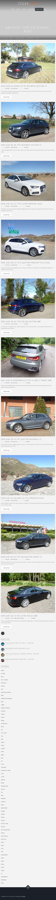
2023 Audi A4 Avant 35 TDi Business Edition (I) (24, 86)
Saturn (2, 845)
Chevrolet (3, 711)
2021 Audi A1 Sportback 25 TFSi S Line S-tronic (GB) (26, 380)
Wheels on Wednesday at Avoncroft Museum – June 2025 (22, 653)
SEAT (2, 851)
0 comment (26, 88)
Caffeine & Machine (5, 708)
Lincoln (2, 776)
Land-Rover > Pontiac (6, 770)
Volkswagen (3, 879)
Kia (1, 761)
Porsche (3, 820)
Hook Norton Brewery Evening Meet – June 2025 (19, 659)
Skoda (2, 861)
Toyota (2, 870)
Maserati (3, 779)
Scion (2, 848)
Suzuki (2, 867)
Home (12, 9)
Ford (2, 736)
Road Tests (39, 9)
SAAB (2, 842)
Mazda (2, 783)
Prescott (3, 826)
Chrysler (3, 714)
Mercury (3, 789)
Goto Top (28, 887)
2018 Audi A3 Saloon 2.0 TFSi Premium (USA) (22, 498)
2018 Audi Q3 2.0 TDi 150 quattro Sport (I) (21, 557)
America (3, 686)
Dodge (2, 720)
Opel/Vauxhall (4, 808)
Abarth (2, 670)
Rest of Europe (4, 836)
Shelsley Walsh (4, 854)
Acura (2, 676)
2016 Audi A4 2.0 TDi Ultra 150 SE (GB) (19, 616)
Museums (31, 9)
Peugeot (3, 811)
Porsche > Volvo (4, 823)
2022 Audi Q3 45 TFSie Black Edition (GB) (21, 321)
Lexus (2, 773)
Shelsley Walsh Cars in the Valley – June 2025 (19, 643)
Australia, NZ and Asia (6, 692)
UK (1, 873)
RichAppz (23, 896)
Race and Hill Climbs (5, 829)
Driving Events (4, 723)
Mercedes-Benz (4, 786)
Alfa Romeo (3, 682)
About (18, 9)
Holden (2, 742)
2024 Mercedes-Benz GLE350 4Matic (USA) (17, 648)
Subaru (2, 864)
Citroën (2, 717)
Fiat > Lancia (4, 733)
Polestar (3, 814)
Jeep (2, 758)
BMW (2, 695)
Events (24, 9)
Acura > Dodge (20, 38)
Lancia (2, 764)
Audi (12, 88)
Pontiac (2, 817)
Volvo (2, 883)
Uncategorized (4, 876)
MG (2, 792)
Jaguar (2, 754)
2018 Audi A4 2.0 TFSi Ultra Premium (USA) (21, 204)
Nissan (2, 804)
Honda (2, 745)
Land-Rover (3, 767)
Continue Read (6, 97)
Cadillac (2, 704)
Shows (2, 858)
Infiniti (2, 751)
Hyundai (3, 748)
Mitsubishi (3, 798)
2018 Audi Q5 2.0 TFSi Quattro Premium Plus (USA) (25, 263)
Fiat (2, 729)
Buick (2, 701)
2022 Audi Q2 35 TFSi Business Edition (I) (21, 145)
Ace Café (3, 673)
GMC (2, 739)
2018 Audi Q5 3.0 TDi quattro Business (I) (21, 439)
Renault (2, 833)
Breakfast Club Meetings (6, 698)
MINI (2, 795)
